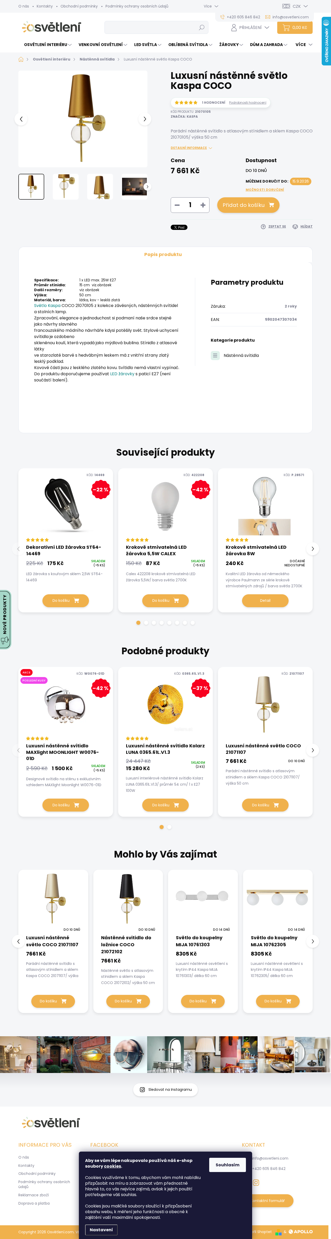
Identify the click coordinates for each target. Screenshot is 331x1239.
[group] (53, 941)
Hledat (202, 27)
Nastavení (101, 1230)
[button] (138, 623)
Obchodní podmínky (79, 6)
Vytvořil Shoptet (257, 1231)
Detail (265, 600)
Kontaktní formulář (268, 1200)
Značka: (184, 116)
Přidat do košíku (244, 205)
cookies (112, 1166)
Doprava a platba (34, 1203)
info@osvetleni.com (270, 1158)
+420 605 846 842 (268, 1168)
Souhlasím (227, 1165)
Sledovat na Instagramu (170, 1089)
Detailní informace (189, 148)
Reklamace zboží (33, 1195)
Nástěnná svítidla (241, 355)
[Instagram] (256, 1181)
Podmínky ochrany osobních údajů (137, 6)
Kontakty (45, 6)
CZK (297, 6)
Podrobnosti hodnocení (247, 102)
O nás (23, 6)
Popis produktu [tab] (163, 254)
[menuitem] (45, 44)
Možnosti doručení (265, 190)
